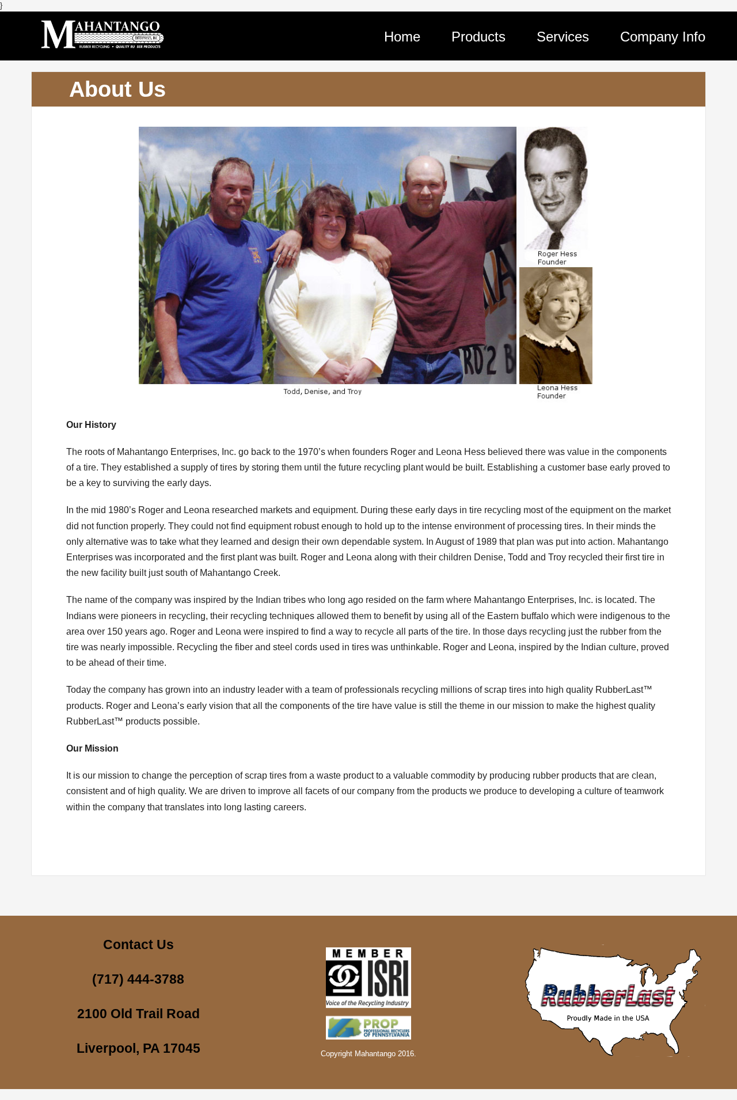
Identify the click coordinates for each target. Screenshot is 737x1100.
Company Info (662, 36)
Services (563, 36)
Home (402, 36)
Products (478, 36)
